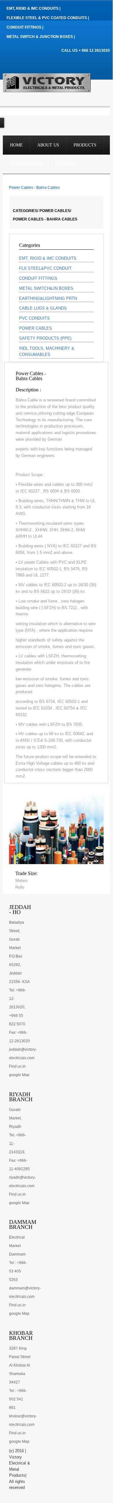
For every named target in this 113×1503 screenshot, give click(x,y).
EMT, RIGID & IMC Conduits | (33, 8)
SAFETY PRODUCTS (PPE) (45, 338)
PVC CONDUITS (34, 318)
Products (85, 145)
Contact (67, 164)
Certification (26, 164)
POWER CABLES (35, 328)
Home (16, 145)
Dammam (17, 1254)
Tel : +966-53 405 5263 (18, 1271)
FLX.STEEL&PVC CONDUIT (45, 268)
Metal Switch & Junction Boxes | (41, 37)
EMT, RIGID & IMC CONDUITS (47, 258)
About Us (48, 145)
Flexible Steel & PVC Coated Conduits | (48, 18)
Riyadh (15, 1126)
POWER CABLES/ (55, 211)
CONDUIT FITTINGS (38, 278)
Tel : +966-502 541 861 (18, 1399)
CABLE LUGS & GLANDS (43, 308)
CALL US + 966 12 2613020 (85, 50)
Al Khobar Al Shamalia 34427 (19, 1373)
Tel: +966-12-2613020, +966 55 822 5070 (17, 1007)
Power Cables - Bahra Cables (45, 219)
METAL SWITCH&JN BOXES (46, 288)
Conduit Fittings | (25, 27)
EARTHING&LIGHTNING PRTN (48, 298)
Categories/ (25, 211)
